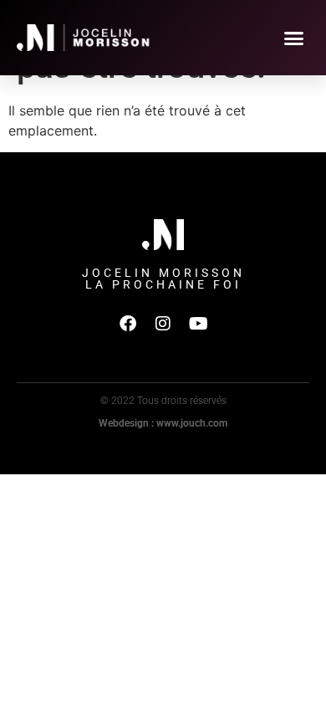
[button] (294, 38)
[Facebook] (128, 323)
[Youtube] (198, 323)
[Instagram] (163, 323)
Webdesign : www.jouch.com (163, 423)
